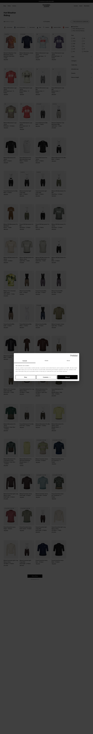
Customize (45, 377)
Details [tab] (46, 360)
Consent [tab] (25, 360)
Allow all (67, 377)
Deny (25, 377)
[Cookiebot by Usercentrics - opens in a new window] (71, 356)
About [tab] (68, 360)
